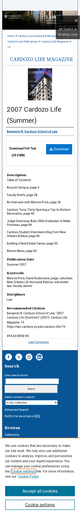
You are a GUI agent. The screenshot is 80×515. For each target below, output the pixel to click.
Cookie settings (23, 471)
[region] (40, 476)
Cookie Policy (28, 476)
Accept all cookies (40, 491)
